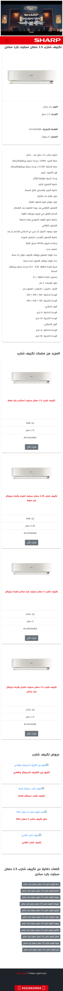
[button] (5, 18)
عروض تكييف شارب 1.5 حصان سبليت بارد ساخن (40, 897)
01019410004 (31, 988)
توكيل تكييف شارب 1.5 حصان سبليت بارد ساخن (40, 910)
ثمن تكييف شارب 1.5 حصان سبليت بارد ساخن (41, 949)
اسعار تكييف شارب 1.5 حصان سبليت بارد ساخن (40, 890)
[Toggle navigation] (6, 40)
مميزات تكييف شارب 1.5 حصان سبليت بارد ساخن (40, 904)
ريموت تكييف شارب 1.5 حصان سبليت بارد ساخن (40, 923)
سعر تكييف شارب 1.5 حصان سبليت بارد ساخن (41, 884)
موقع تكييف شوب (54, 983)
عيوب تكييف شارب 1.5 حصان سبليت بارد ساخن (41, 917)
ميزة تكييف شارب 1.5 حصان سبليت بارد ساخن (41, 943)
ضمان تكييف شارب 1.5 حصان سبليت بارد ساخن (41, 936)
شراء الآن (31, 447)
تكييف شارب (22, 973)
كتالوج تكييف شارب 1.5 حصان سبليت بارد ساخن (40, 930)
